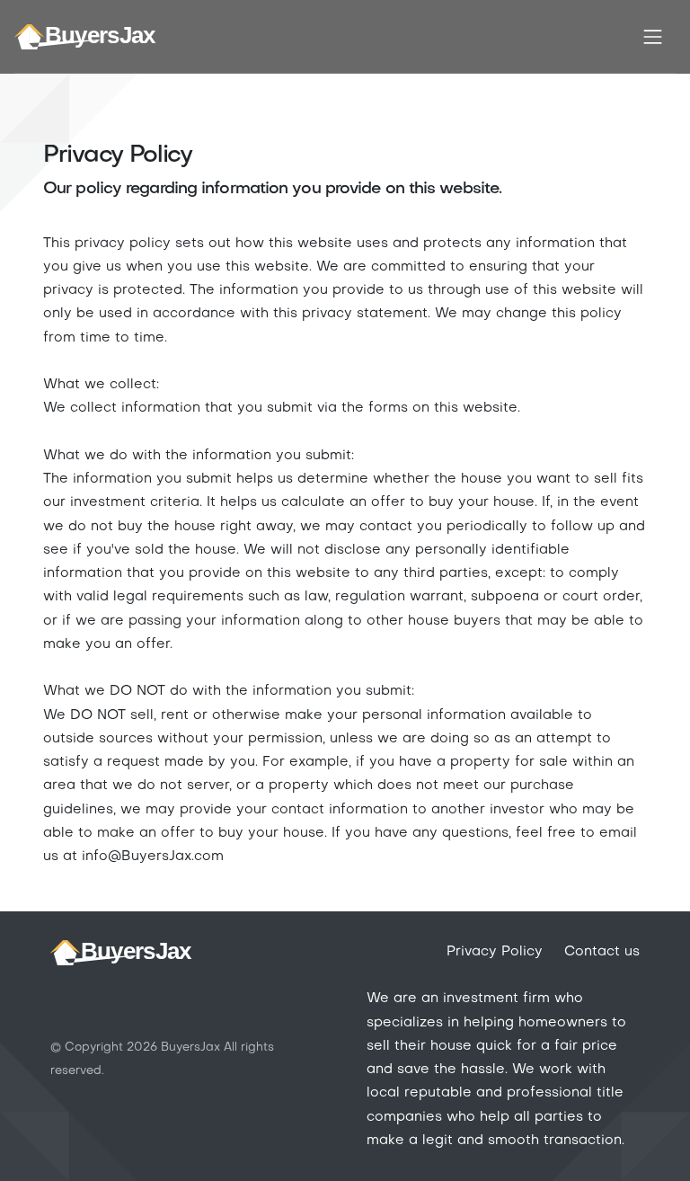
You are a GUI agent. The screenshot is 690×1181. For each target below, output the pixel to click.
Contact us (602, 952)
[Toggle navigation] (653, 37)
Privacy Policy (495, 952)
